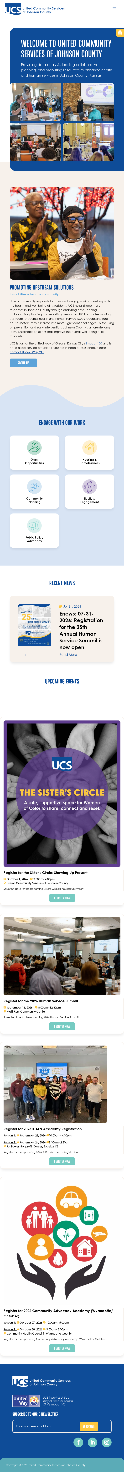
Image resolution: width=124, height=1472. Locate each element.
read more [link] (68, 654)
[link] (120, 33)
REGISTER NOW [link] (62, 898)
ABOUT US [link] (23, 362)
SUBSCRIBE (88, 1426)
